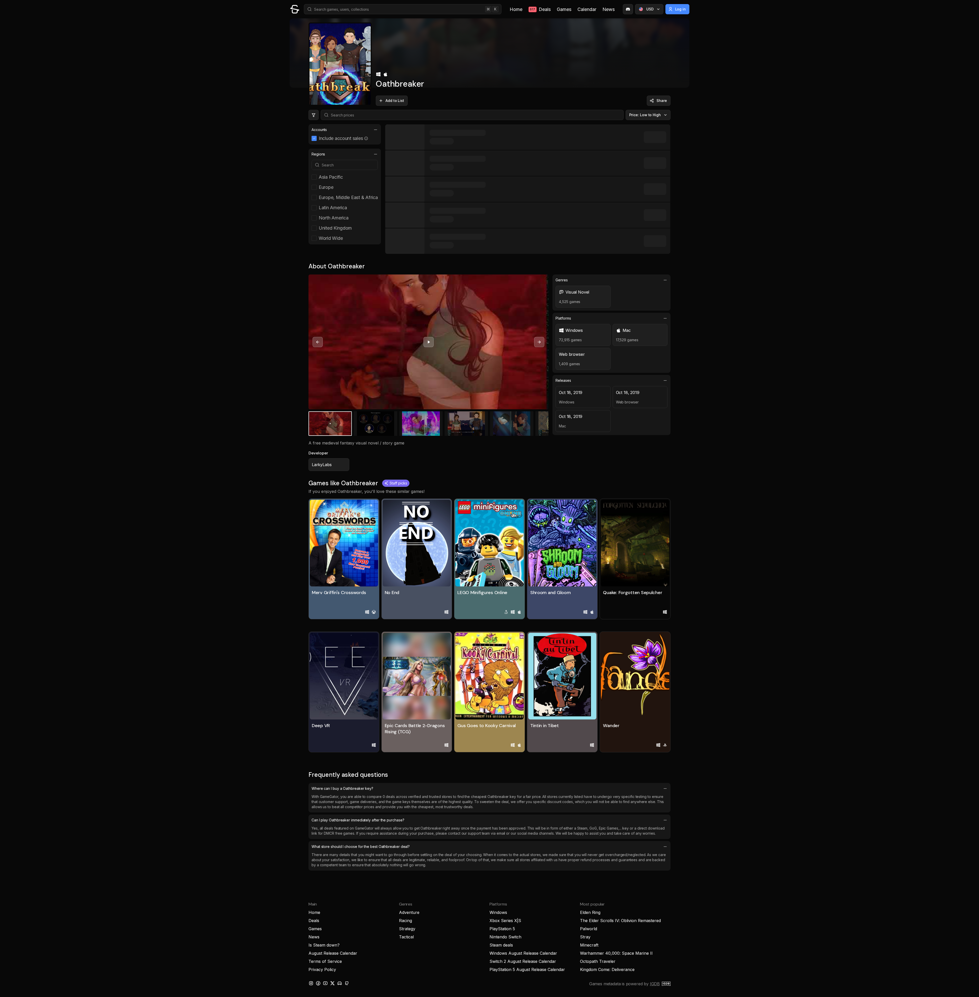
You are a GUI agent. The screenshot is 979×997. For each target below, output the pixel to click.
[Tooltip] (366, 138)
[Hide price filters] (313, 115)
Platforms (563, 318)
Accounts (319, 129)
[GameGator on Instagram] (311, 983)
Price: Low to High (645, 115)
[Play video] (428, 342)
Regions (318, 154)
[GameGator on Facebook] (318, 983)
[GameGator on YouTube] (325, 983)
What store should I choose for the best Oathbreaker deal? (361, 846)
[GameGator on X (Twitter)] (332, 983)
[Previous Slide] (318, 342)
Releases (563, 380)
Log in (680, 9)
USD (650, 9)
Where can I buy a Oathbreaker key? (342, 788)
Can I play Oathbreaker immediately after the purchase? (358, 820)
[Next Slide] (539, 342)
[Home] (295, 9)
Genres (562, 280)
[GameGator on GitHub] (346, 983)
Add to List (394, 100)
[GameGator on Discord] (628, 9)
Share (661, 100)
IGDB (655, 983)
